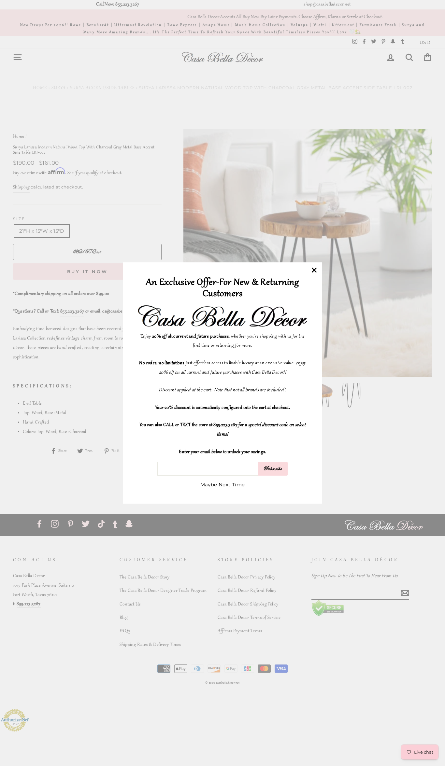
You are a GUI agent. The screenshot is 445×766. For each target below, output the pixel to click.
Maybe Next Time (222, 484)
